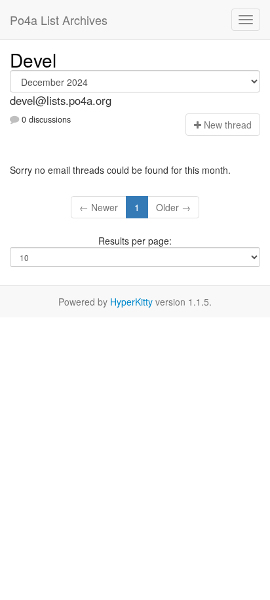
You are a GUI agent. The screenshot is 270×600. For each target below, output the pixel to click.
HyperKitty (131, 301)
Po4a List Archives (58, 19)
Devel (33, 60)
